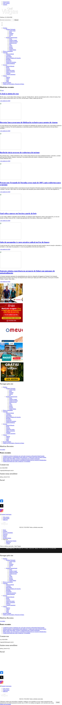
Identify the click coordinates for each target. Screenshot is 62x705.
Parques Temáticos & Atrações (13, 58)
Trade (7, 81)
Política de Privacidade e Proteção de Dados (13, 84)
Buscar (16, 20)
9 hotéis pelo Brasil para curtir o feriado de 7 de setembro (16, 461)
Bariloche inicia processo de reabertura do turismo (20, 152)
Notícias (8, 77)
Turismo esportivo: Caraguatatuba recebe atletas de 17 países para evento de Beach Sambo (24, 457)
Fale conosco (6, 517)
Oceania (11, 48)
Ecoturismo (8, 60)
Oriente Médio (12, 49)
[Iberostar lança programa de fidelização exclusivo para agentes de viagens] (10, 119)
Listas (7, 80)
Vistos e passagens (10, 71)
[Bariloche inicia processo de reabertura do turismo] (10, 149)
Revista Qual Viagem (11, 541)
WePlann (8, 73)
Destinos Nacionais (10, 29)
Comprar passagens (10, 74)
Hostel (7, 67)
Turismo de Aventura (11, 62)
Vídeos (7, 78)
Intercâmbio (9, 56)
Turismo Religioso (10, 63)
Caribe (10, 45)
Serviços (5, 65)
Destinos (5, 28)
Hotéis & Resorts (10, 66)
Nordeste (11, 33)
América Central (13, 40)
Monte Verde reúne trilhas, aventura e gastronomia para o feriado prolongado (21, 458)
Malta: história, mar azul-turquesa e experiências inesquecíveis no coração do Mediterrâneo (24, 460)
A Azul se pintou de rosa (9, 94)
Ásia (10, 44)
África (10, 39)
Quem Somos (6, 2)
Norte (10, 32)
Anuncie (5, 4)
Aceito (57, 702)
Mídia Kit (5, 519)
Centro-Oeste (12, 30)
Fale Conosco (6, 3)
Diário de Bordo (10, 54)
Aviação (8, 69)
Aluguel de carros (10, 70)
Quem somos (6, 518)
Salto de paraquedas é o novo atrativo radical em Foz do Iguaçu (24, 242)
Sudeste (11, 34)
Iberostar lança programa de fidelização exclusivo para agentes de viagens (29, 122)
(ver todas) (2, 449)
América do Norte (13, 41)
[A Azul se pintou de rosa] (2, 90)
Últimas (5, 75)
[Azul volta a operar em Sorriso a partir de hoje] (10, 210)
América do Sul (13, 43)
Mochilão (8, 59)
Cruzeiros (8, 55)
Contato (8, 543)
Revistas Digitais (7, 82)
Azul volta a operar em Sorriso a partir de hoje (18, 213)
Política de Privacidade (5, 704)
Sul (10, 36)
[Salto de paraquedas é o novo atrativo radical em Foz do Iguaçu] (10, 239)
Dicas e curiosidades (8, 51)
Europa (11, 47)
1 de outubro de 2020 (5, 100)
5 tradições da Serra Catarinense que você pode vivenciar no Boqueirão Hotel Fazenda (23, 456)
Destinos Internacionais (11, 37)
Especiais (5, 52)
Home (4, 530)
